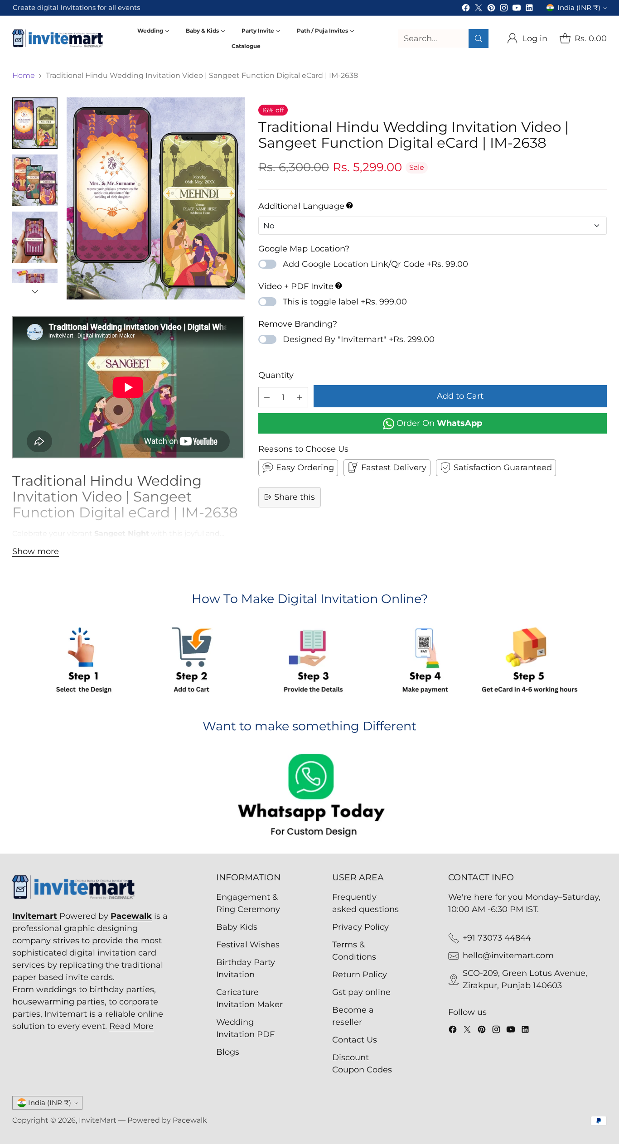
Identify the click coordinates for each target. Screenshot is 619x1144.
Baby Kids (236, 927)
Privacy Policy (360, 927)
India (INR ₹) (578, 8)
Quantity (276, 375)
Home (23, 75)
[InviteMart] (57, 38)
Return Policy (359, 975)
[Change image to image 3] (35, 237)
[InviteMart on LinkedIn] (529, 9)
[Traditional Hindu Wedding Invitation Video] (155, 198)
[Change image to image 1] (35, 123)
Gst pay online (361, 992)
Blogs (227, 1052)
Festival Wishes (248, 945)
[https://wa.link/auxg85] (309, 797)
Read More (131, 1026)
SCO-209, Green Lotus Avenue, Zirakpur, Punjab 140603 (525, 979)
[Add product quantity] (299, 397)
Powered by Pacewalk (167, 1120)
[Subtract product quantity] (267, 397)
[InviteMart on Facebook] (465, 9)
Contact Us (354, 1040)
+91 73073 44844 (497, 938)
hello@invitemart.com (508, 956)
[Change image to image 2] (35, 180)
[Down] (35, 291)
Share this (294, 497)
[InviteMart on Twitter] (478, 9)
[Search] (478, 38)
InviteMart (97, 1120)
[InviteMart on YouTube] (516, 9)
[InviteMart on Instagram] (503, 9)
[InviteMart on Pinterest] (491, 9)
